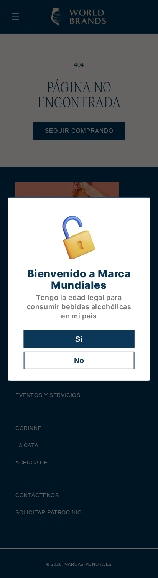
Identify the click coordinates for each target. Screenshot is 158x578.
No (79, 360)
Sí (78, 339)
